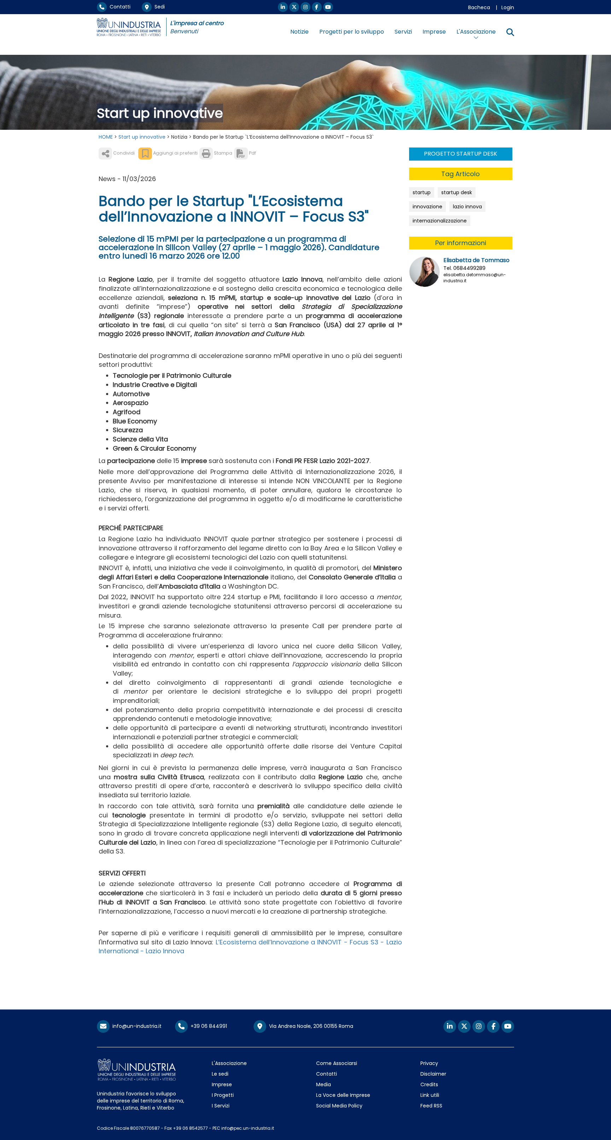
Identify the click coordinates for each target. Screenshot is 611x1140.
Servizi (403, 32)
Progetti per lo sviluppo (351, 32)
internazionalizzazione (440, 220)
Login (507, 7)
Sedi (158, 6)
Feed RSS (431, 1105)
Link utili (429, 1095)
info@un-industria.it (136, 1026)
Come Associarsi (336, 1063)
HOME (106, 136)
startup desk (456, 192)
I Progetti (223, 1095)
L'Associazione (229, 1063)
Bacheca (479, 7)
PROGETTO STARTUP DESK (460, 154)
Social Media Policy (339, 1105)
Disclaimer (433, 1073)
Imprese (434, 32)
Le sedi (220, 1073)
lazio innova (467, 206)
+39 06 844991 (207, 1026)
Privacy (429, 1063)
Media (323, 1084)
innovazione (427, 206)
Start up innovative (141, 136)
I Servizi (220, 1105)
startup (422, 192)
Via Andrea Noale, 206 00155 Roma (309, 1026)
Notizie (299, 32)
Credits (429, 1084)
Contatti (118, 6)
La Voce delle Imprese (343, 1095)
